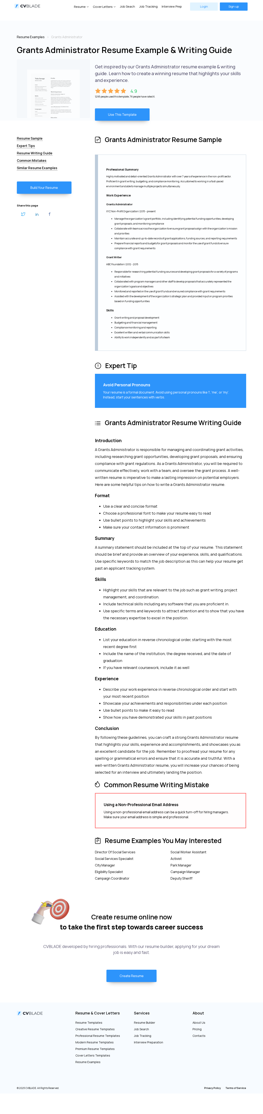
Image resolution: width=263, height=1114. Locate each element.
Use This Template (122, 114)
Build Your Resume (44, 187)
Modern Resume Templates (94, 1042)
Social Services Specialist (114, 858)
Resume (80, 7)
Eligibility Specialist (109, 872)
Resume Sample (30, 138)
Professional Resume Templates (97, 1036)
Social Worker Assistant (188, 852)
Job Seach (127, 6)
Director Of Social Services (115, 852)
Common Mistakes (31, 160)
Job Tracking (148, 6)
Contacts (199, 1036)
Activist (176, 858)
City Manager (105, 865)
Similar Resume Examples (37, 168)
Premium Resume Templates (95, 1049)
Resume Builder (144, 1023)
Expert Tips (26, 145)
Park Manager (181, 865)
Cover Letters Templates (92, 1055)
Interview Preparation (148, 1042)
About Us (199, 1023)
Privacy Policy (212, 1088)
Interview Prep (172, 6)
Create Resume (132, 976)
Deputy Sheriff (182, 878)
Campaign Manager (185, 872)
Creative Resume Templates (95, 1029)
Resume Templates (88, 1023)
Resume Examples (87, 1062)
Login (204, 6)
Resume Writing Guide (34, 153)
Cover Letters (103, 7)
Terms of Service (235, 1088)
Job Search (141, 1029)
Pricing (197, 1029)
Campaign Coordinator (112, 878)
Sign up (233, 6)
